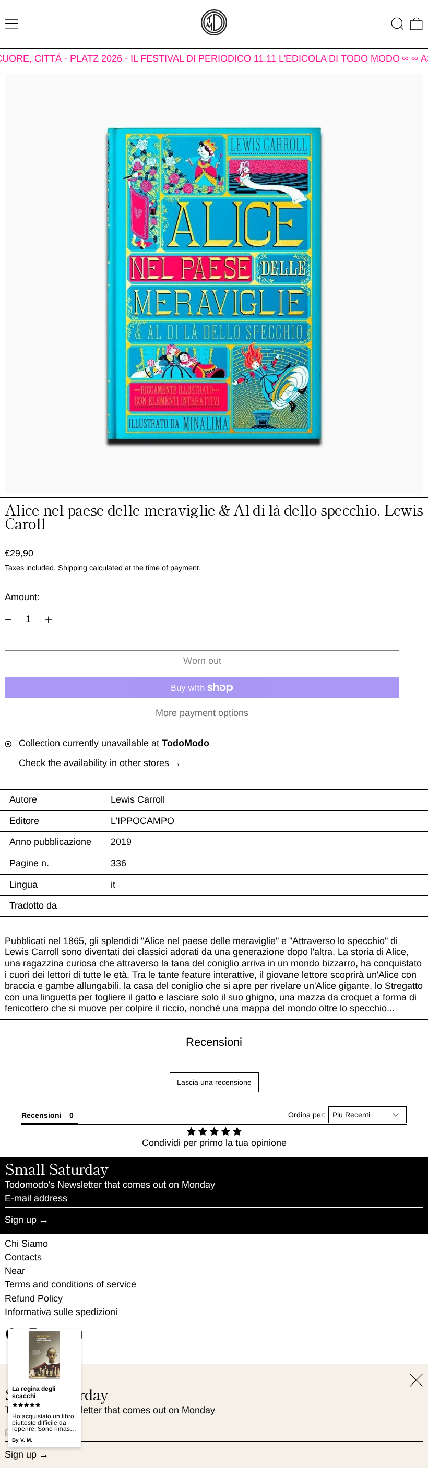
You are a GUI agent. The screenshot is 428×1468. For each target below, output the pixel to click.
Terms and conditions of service (70, 1284)
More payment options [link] (202, 713)
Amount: (22, 597)
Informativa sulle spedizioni (61, 1312)
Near (15, 1271)
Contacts (23, 1257)
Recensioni (214, 1041)
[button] (397, 23)
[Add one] (48, 620)
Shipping (72, 568)
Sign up (21, 1219)
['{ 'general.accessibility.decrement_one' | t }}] (8, 620)
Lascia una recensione (214, 1082)
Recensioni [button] (41, 1115)
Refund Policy (34, 1298)
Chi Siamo (26, 1243)
